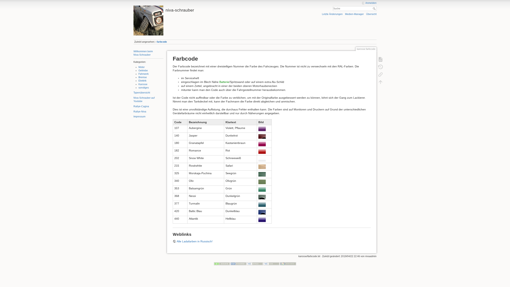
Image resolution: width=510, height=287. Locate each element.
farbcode (162, 41)
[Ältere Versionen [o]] (380, 67)
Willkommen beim (143, 51)
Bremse (142, 77)
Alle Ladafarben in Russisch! (195, 241)
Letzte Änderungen (332, 14)
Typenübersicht (141, 92)
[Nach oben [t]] (380, 82)
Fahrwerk (143, 74)
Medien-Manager (354, 14)
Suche (375, 8)
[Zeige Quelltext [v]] (380, 59)
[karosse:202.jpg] (262, 158)
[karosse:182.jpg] (262, 151)
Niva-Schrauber (142, 54)
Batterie (224, 82)
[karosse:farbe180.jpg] (262, 143)
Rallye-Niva (139, 111)
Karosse (142, 84)
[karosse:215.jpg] (262, 166)
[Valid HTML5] (255, 263)
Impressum (139, 116)
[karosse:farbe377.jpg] (262, 204)
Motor (141, 67)
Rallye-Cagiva (141, 106)
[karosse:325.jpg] (262, 174)
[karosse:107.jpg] (262, 128)
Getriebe (143, 70)
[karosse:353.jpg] (262, 189)
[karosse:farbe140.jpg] (262, 136)
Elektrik (142, 80)
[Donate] (222, 263)
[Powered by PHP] (238, 263)
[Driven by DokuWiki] (288, 263)
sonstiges (143, 87)
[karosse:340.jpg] (262, 181)
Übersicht (371, 14)
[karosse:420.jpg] (262, 211)
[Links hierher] (380, 74)
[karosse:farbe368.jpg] (262, 196)
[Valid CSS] (272, 263)
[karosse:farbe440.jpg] (262, 219)
